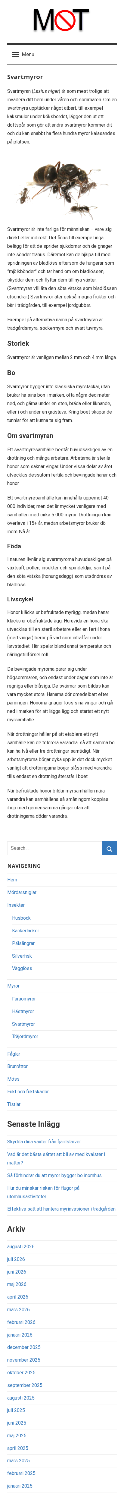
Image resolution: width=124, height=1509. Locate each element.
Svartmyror (23, 1024)
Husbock (21, 918)
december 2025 (24, 1347)
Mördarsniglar (21, 892)
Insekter (16, 905)
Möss (13, 1079)
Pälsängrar (23, 943)
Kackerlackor (25, 931)
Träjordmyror (25, 1036)
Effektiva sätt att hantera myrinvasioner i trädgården (61, 1209)
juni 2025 (16, 1423)
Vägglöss (22, 968)
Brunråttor (17, 1066)
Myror (13, 986)
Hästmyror (23, 1011)
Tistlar (13, 1104)
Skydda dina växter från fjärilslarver (44, 1142)
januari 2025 (20, 1486)
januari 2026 (20, 1335)
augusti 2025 (21, 1398)
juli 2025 (16, 1410)
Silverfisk (22, 956)
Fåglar (13, 1054)
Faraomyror (24, 999)
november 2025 (23, 1360)
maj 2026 (16, 1284)
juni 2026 (16, 1272)
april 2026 (17, 1297)
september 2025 (24, 1385)
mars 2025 (18, 1460)
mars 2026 (18, 1309)
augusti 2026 (21, 1246)
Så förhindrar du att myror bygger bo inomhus (54, 1175)
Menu (28, 54)
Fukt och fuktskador (28, 1092)
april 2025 (17, 1448)
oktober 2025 (21, 1372)
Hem (12, 880)
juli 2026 (16, 1259)
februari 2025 (21, 1473)
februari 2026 (21, 1322)
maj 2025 (16, 1435)
